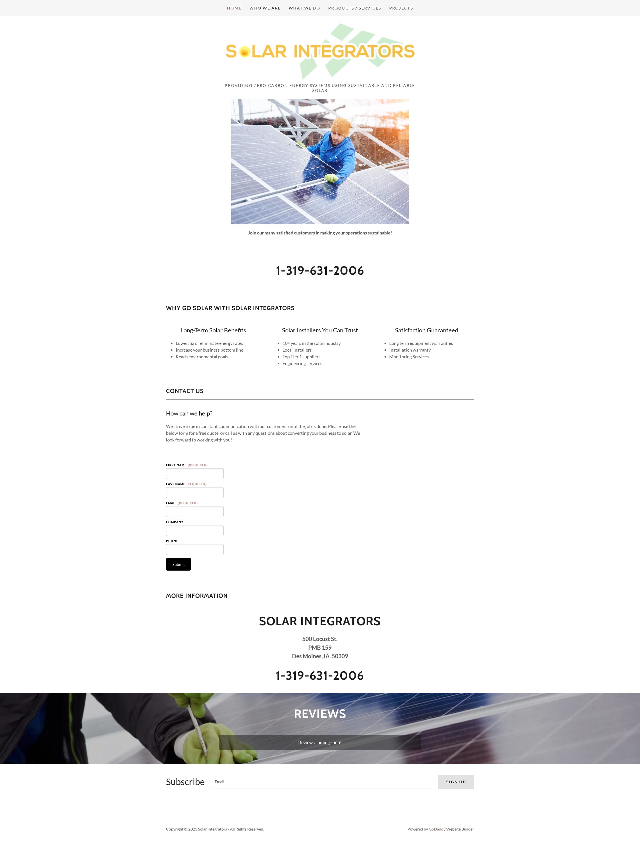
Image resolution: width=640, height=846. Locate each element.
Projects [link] (401, 7)
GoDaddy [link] (437, 829)
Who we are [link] (265, 7)
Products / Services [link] (354, 7)
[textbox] (321, 782)
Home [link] (234, 7)
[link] (320, 51)
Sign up (456, 781)
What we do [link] (304, 7)
